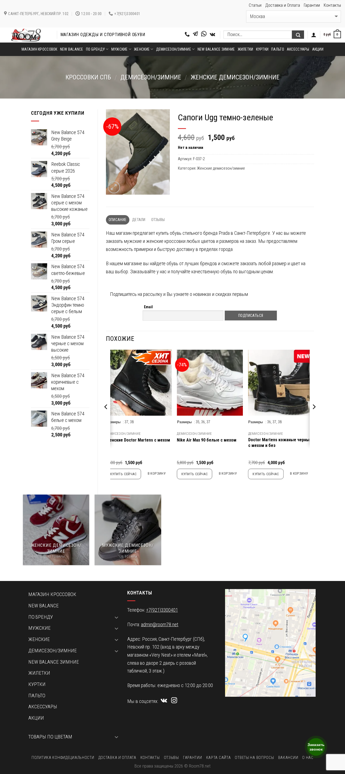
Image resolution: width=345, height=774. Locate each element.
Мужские (119, 49)
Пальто (277, 49)
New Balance (71, 49)
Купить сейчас (123, 474)
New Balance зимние (216, 49)
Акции (317, 49)
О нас (307, 757)
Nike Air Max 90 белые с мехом (206, 440)
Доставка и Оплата (282, 5)
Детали (139, 220)
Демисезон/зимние (173, 49)
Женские (142, 49)
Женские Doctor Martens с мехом (138, 440)
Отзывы (158, 220)
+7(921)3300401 (162, 610)
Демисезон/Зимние (150, 77)
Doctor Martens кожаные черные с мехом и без (280, 442)
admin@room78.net (159, 625)
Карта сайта (218, 757)
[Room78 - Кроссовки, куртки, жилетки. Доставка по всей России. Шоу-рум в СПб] (26, 35)
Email (148, 307)
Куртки (262, 49)
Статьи (255, 5)
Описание (117, 220)
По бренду (95, 49)
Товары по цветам (50, 737)
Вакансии (288, 757)
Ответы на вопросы (254, 757)
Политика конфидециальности (63, 757)
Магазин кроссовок (39, 49)
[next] (314, 417)
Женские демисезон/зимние (235, 77)
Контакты (332, 5)
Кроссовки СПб (88, 77)
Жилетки (245, 49)
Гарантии (312, 5)
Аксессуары (298, 49)
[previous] (106, 417)
